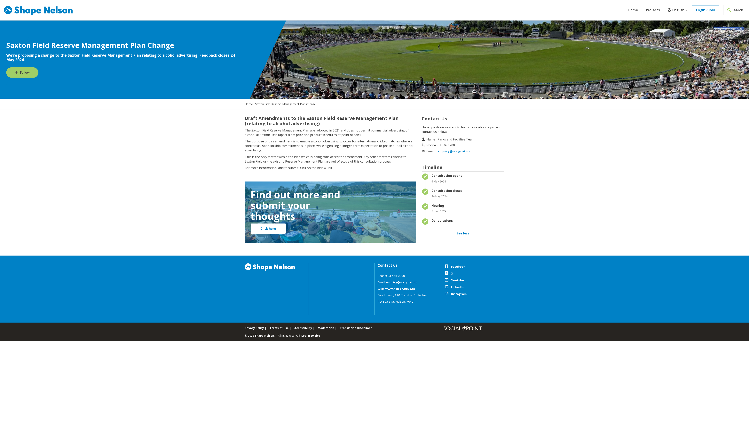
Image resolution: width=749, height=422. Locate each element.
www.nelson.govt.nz (400, 289)
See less (463, 233)
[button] (678, 10)
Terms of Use (279, 328)
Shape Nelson (264, 335)
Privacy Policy (254, 328)
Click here (268, 228)
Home (633, 10)
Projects (653, 10)
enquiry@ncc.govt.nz (454, 151)
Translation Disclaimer (356, 328)
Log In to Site (310, 335)
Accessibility (303, 328)
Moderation (326, 328)
